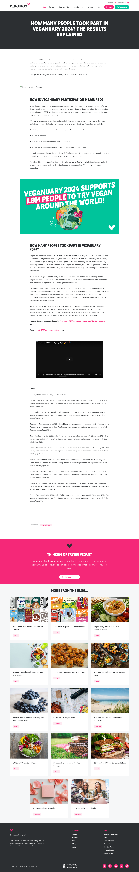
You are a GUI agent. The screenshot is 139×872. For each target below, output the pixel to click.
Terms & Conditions (111, 834)
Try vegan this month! (19, 835)
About (90, 7)
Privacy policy (63, 376)
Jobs (74, 847)
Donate (109, 7)
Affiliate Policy (109, 841)
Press (74, 841)
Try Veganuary (122, 7)
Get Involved (78, 7)
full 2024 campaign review (48, 330)
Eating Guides (64, 7)
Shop (99, 7)
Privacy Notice (109, 850)
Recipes (51, 7)
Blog (44, 7)
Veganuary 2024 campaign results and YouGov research (82, 321)
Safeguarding (108, 853)
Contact (75, 838)
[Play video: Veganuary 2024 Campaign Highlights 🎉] (69, 359)
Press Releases (45, 525)
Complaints (108, 844)
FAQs (105, 838)
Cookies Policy (109, 847)
